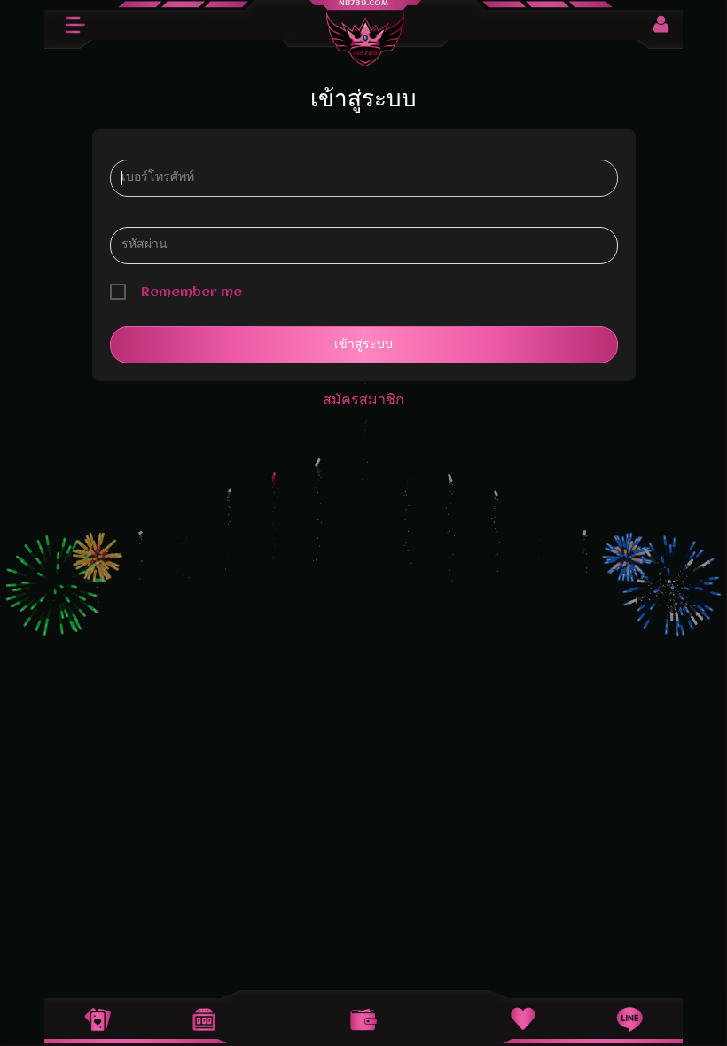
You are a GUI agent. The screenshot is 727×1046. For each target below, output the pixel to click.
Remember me (191, 292)
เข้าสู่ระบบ (363, 345)
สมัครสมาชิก (363, 400)
